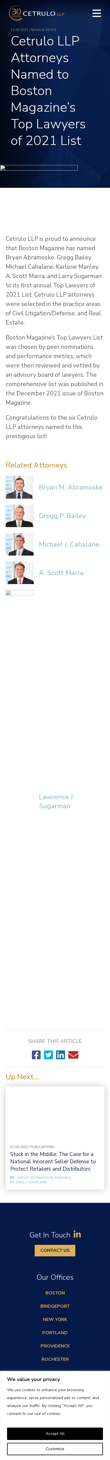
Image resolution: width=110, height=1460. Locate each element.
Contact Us (55, 1250)
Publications (42, 1147)
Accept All (55, 1433)
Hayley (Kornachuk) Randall (44, 1177)
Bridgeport (55, 1306)
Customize (55, 1449)
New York (55, 1319)
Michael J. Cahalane (28, 1182)
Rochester (55, 1359)
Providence (55, 1346)
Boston (55, 1293)
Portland (55, 1333)
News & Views (43, 30)
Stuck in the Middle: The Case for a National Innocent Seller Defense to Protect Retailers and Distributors (53, 1162)
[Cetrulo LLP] (36, 13)
